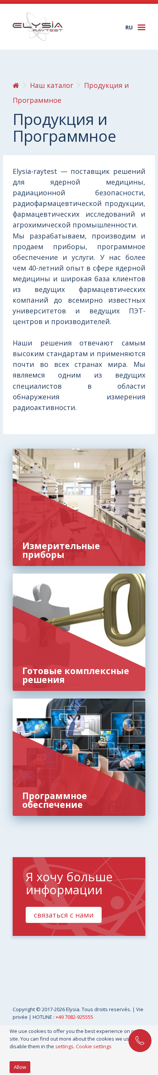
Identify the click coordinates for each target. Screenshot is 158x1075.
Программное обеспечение (54, 800)
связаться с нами (64, 914)
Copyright (24, 1009)
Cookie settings (94, 1046)
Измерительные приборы (61, 550)
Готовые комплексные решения (75, 675)
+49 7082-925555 (74, 1016)
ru (129, 27)
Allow (20, 1067)
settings (64, 1046)
